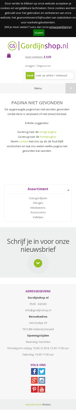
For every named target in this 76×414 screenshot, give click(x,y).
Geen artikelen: (38, 56)
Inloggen (30, 65)
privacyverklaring (60, 27)
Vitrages (38, 203)
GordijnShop (38, 45)
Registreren (44, 65)
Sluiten (38, 33)
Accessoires (38, 212)
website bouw (34, 404)
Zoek (30, 75)
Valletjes (38, 217)
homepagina (48, 137)
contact (23, 141)
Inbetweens (38, 208)
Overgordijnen (38, 198)
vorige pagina (47, 132)
